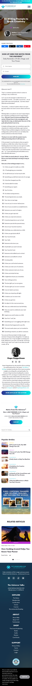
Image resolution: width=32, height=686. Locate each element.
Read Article (4, 555)
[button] (29, 6)
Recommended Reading (16, 609)
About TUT (16, 620)
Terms (16, 648)
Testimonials (16, 622)
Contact (16, 650)
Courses (16, 607)
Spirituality (16, 27)
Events (16, 604)
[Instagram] (13, 578)
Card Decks (16, 637)
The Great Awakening (16, 628)
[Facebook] (8, 578)
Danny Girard (4, 545)
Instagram (10, 387)
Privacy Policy (16, 646)
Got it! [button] (24, 676)
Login (16, 652)
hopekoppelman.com (23, 387)
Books (16, 630)
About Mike (16, 617)
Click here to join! (17, 2)
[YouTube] (23, 578)
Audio (16, 633)
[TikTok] (18, 578)
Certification (16, 602)
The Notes (16, 598)
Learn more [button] (5, 684)
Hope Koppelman (22, 32)
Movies (16, 635)
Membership (16, 600)
